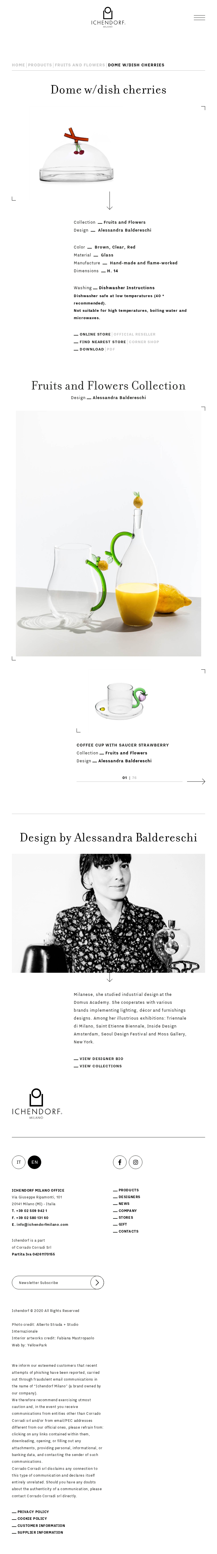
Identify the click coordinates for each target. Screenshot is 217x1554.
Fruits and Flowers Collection (108, 387)
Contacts (129, 1231)
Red (131, 247)
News (124, 1204)
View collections (101, 1066)
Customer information (41, 1526)
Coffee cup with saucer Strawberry (123, 745)
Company (128, 1211)
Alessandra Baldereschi (124, 230)
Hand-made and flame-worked (144, 263)
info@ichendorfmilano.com (42, 1225)
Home (18, 65)
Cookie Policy (32, 1519)
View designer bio (101, 1059)
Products (40, 65)
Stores (126, 1218)
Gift (123, 1224)
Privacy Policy (33, 1512)
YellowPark (37, 1345)
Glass (107, 255)
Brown (102, 247)
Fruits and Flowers (80, 65)
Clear (118, 247)
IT (19, 1162)
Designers (129, 1197)
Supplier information (40, 1533)
